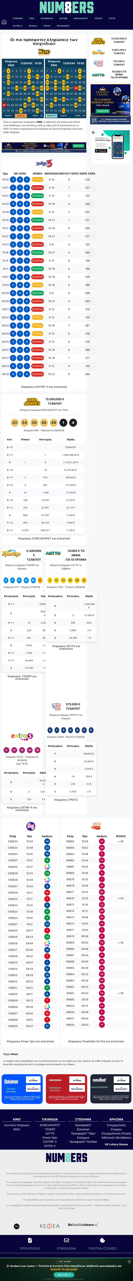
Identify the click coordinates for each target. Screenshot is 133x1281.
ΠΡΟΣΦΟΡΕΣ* (63, 26)
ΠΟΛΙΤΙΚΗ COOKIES (102, 1248)
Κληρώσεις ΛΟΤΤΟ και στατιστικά (66, 647)
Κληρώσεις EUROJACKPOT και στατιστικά (44, 538)
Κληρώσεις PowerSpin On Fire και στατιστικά (96, 1041)
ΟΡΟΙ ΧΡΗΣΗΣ (30, 1248)
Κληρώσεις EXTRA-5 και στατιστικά (22, 809)
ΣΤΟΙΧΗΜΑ (18, 18)
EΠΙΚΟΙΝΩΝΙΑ (66, 1248)
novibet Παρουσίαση (99, 1087)
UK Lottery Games (116, 1144)
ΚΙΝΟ (31, 18)
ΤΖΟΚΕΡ (98, 18)
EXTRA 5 (33, 26)
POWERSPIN (47, 18)
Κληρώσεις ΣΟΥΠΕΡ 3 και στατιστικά (44, 386)
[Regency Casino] (44, 151)
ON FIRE (63, 18)
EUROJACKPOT (81, 18)
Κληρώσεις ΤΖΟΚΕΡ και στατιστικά (22, 677)
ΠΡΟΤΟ (46, 26)
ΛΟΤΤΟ (112, 18)
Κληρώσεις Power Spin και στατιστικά (30, 1041)
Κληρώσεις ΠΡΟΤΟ (66, 799)
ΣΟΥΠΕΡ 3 (17, 26)
